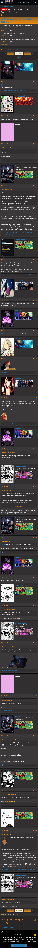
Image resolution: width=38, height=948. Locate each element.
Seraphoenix (19, 280)
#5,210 (35, 448)
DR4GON (18, 311)
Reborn (17, 166)
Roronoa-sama (20, 466)
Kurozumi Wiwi (20, 810)
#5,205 (35, 259)
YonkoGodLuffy (20, 96)
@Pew (3, 85)
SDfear (17, 62)
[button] (2, 2)
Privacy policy (24, 935)
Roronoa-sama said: (8, 740)
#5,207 (35, 330)
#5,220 (35, 895)
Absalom (4, 15)
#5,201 (35, 81)
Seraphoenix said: (7, 453)
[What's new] (31, 2)
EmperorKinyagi (21, 240)
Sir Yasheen (19, 585)
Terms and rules (14, 935)
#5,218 (35, 790)
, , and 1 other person (18, 233)
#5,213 (35, 577)
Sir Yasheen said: (7, 899)
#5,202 (35, 116)
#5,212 (35, 537)
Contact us (4, 935)
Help (31, 935)
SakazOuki (19, 771)
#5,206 (35, 300)
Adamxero (19, 378)
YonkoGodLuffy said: (8, 794)
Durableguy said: (7, 189)
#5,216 (35, 696)
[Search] (35, 2)
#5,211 (35, 486)
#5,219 (35, 830)
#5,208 (35, 358)
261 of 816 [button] (19, 54)
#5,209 (35, 398)
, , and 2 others (19, 275)
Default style (7, 932)
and (10, 671)
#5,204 (35, 185)
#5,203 (35, 144)
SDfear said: (5, 148)
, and (14, 90)
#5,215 (35, 643)
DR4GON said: (6, 541)
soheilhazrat (19, 339)
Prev (10, 54)
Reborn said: (6, 490)
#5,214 (35, 605)
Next (27, 54)
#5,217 (35, 736)
